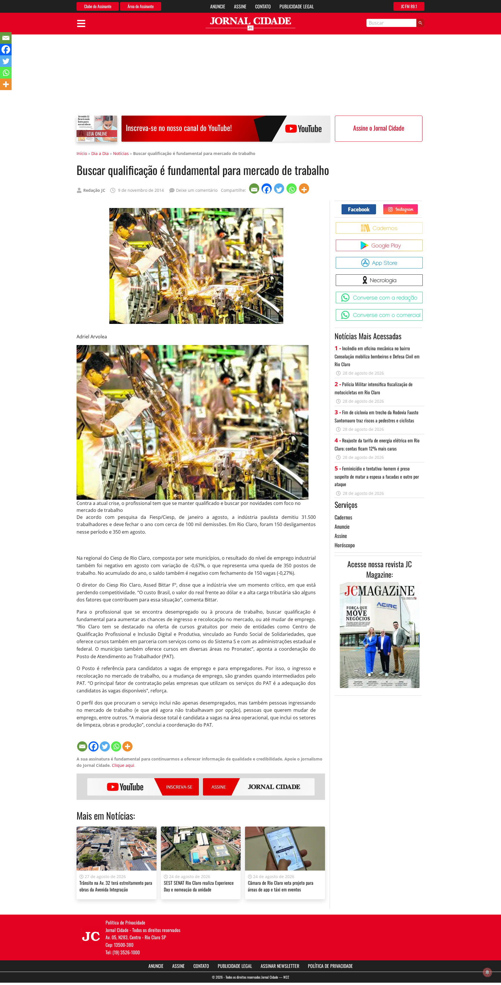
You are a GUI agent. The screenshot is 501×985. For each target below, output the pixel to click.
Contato (263, 6)
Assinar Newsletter (280, 965)
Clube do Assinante (97, 6)
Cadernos (343, 517)
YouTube (143, 787)
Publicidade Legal (296, 6)
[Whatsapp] (292, 188)
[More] (304, 188)
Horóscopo (345, 545)
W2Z (286, 977)
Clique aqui (123, 765)
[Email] (254, 188)
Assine (240, 6)
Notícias (121, 153)
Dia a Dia (100, 153)
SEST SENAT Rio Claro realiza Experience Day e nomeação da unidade (199, 886)
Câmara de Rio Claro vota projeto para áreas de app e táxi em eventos (280, 886)
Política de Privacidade (330, 965)
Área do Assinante (141, 6)
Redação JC (94, 190)
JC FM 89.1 (409, 6)
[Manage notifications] (487, 972)
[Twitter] (279, 188)
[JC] (91, 936)
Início (82, 153)
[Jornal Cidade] (250, 23)
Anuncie (217, 6)
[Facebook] (267, 188)
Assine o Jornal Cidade (378, 127)
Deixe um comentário (196, 190)
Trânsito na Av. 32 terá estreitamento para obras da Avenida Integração (115, 886)
